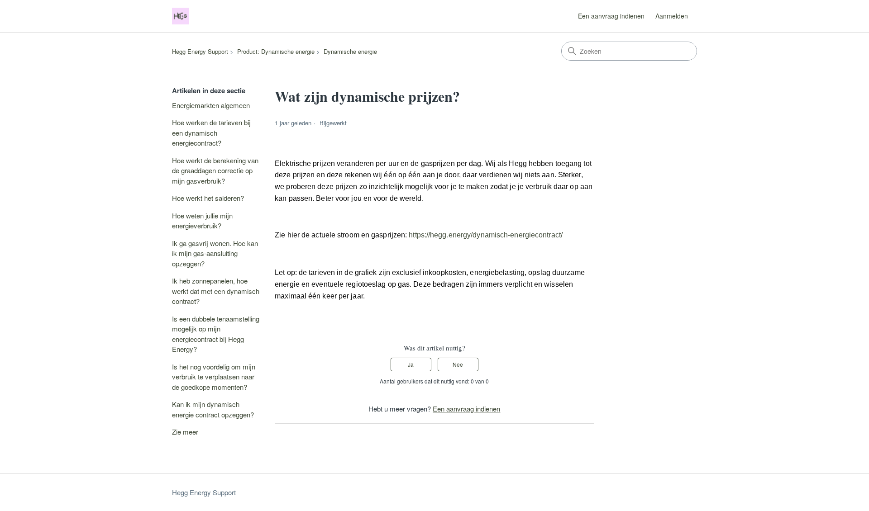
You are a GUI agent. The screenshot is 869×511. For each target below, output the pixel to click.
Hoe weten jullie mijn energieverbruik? (202, 221)
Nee (458, 364)
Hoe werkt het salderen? (208, 198)
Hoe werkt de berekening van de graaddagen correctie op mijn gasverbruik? (215, 170)
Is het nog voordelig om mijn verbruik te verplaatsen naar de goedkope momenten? (213, 377)
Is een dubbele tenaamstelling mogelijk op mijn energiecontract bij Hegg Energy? (215, 334)
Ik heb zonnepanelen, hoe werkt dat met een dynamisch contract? (215, 291)
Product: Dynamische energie (276, 51)
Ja (411, 364)
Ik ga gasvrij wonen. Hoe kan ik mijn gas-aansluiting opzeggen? (215, 253)
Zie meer (185, 431)
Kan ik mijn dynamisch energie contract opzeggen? (213, 409)
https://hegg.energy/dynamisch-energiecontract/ (486, 235)
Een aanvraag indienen (611, 15)
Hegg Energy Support (200, 51)
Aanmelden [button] (671, 15)
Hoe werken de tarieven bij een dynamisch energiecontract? (211, 132)
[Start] (180, 16)
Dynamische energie (350, 51)
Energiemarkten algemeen (211, 105)
